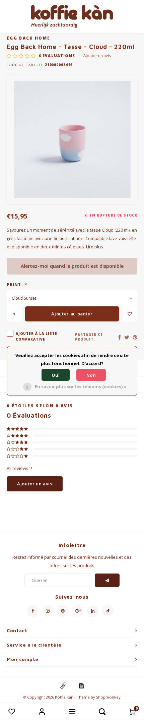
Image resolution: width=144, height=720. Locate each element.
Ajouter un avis (97, 55)
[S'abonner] (107, 580)
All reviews (17, 468)
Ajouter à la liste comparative (36, 336)
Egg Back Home (28, 38)
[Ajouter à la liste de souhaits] (129, 313)
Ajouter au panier (71, 314)
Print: (17, 284)
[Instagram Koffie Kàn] (48, 611)
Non (91, 375)
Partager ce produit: (89, 337)
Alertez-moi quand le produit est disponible (72, 266)
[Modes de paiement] (63, 685)
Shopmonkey (108, 697)
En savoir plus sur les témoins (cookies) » (80, 386)
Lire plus (94, 247)
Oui (56, 375)
